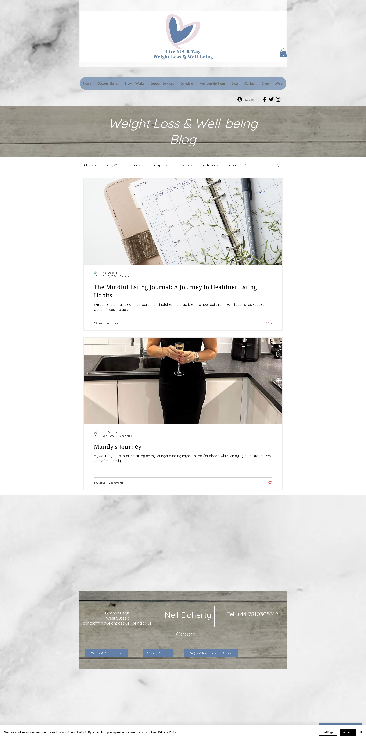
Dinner (231, 165)
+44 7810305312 (257, 614)
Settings (328, 732)
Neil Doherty (188, 615)
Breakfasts (183, 165)
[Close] (360, 732)
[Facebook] (264, 99)
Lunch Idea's (209, 165)
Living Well (112, 165)
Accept (347, 732)
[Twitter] (271, 99)
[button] (283, 52)
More (249, 165)
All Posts (89, 165)
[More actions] (271, 274)
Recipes (134, 165)
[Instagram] (278, 99)
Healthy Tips (158, 165)
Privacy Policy (167, 732)
